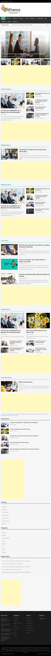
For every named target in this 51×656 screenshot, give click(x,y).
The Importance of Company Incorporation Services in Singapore (26, 25)
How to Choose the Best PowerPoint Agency (17, 54)
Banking (8, 18)
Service (9, 21)
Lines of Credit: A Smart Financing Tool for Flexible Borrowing (41, 349)
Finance (21, 18)
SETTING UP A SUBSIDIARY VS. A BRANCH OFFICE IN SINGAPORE (24, 422)
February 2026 (5, 512)
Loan (3, 546)
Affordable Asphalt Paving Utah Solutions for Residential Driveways (42, 115)
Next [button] (48, 25)
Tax (26, 18)
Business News (6, 184)
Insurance (32, 18)
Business (15, 18)
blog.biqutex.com (10, 414)
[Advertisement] (26, 75)
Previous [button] (2, 44)
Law (46, 18)
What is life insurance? (26, 382)
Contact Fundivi (5, 649)
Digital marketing (5, 538)
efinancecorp (47, 653)
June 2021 (4, 523)
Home (3, 18)
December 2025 (5, 518)
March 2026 (4, 509)
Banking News (5, 145)
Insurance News (6, 377)
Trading (3, 552)
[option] (31, 25)
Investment (40, 18)
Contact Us (15, 21)
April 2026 (4, 506)
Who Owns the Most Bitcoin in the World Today (20, 429)
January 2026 (5, 515)
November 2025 (5, 521)
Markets (4, 21)
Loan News (4, 240)
